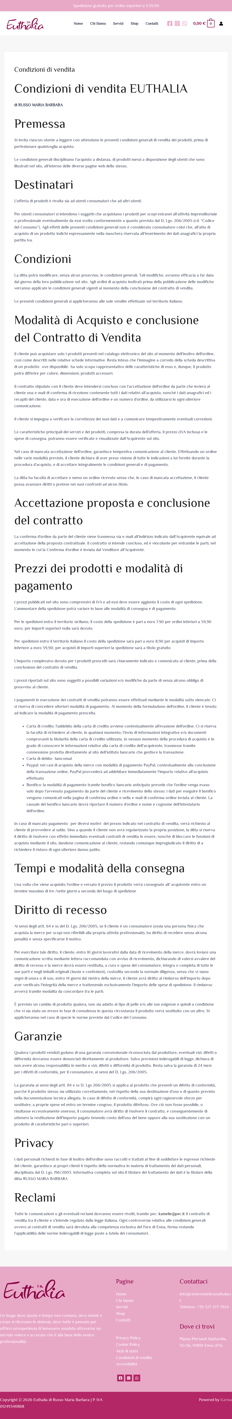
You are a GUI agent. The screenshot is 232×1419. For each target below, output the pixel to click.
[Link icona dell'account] (221, 24)
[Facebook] (169, 23)
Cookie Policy (128, 1344)
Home (121, 1294)
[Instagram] (177, 23)
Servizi (122, 1307)
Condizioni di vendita (134, 1357)
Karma (226, 1399)
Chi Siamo (125, 1300)
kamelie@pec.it (172, 1214)
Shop (120, 1313)
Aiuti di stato (127, 1351)
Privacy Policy (128, 1338)
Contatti (123, 1320)
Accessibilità (126, 1364)
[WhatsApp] (184, 23)
